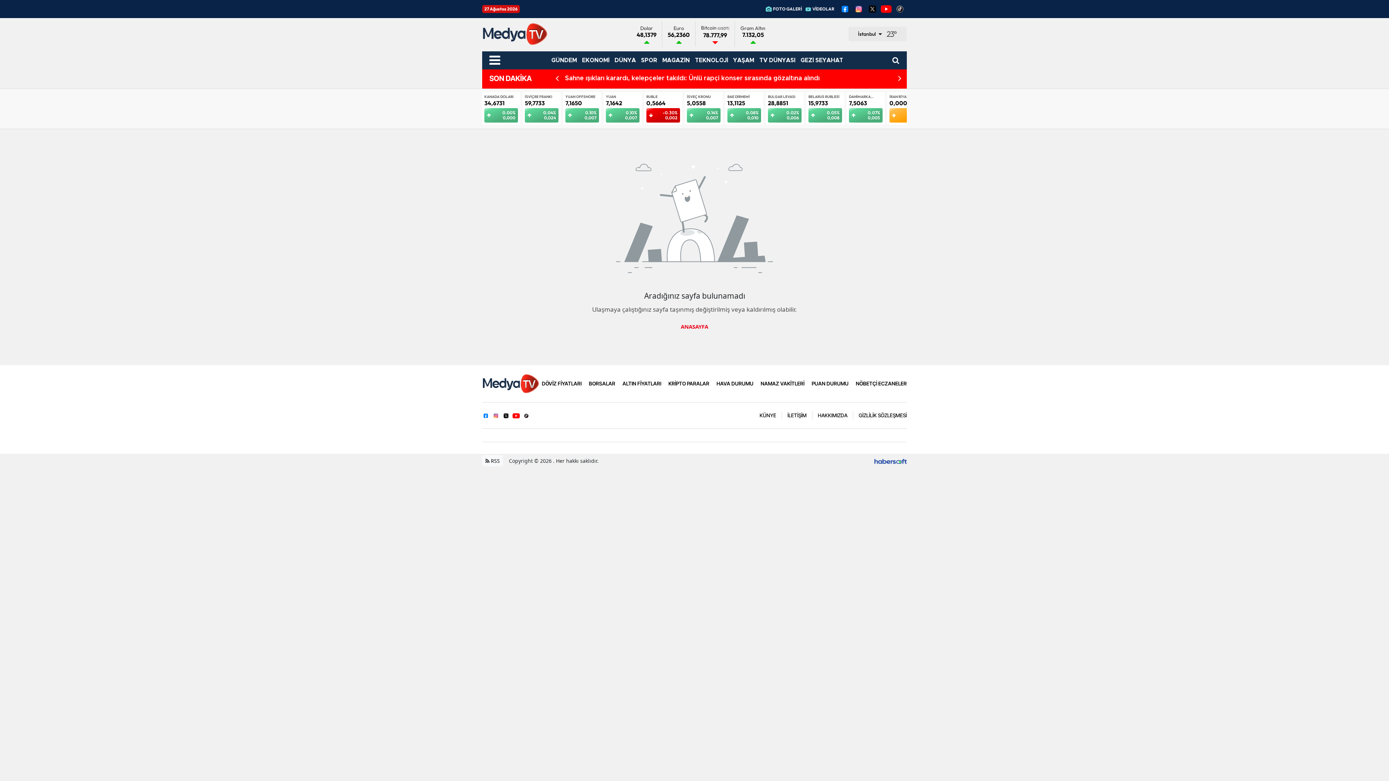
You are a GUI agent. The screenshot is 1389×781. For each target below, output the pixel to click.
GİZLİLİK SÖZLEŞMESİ (883, 415)
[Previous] (557, 79)
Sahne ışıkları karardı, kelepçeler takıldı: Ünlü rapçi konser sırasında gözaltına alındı (692, 78)
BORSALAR (602, 383)
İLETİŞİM (797, 415)
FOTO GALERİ (787, 9)
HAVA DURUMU (735, 383)
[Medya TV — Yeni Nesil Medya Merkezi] (510, 383)
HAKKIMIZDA (833, 415)
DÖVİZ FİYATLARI (562, 383)
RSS (494, 460)
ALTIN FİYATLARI (642, 383)
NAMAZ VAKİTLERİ (782, 383)
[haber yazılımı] (890, 461)
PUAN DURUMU (830, 383)
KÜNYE (768, 415)
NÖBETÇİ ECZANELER (881, 383)
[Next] (899, 79)
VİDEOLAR (823, 9)
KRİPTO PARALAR (688, 383)
